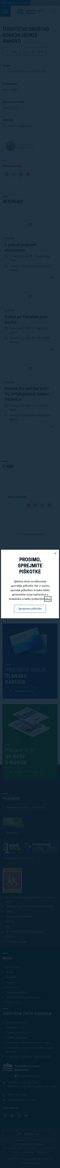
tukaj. (47, 599)
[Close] (55, 553)
